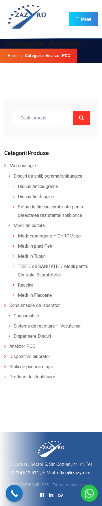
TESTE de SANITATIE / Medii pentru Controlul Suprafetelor (53, 270)
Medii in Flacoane (35, 295)
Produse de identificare (32, 377)
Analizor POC (22, 346)
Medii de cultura (29, 225)
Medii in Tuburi (32, 256)
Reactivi (25, 285)
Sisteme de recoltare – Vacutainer (47, 326)
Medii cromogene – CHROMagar (50, 236)
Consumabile (26, 316)
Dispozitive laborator (29, 356)
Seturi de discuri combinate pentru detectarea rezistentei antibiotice (51, 211)
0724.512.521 (25, 473)
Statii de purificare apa (31, 366)
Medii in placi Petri (36, 246)
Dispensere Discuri (32, 336)
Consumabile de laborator (34, 305)
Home (13, 55)
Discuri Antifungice (36, 196)
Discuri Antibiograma (38, 186)
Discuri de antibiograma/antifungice (48, 176)
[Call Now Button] (14, 493)
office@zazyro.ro (73, 473)
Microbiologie (22, 165)
